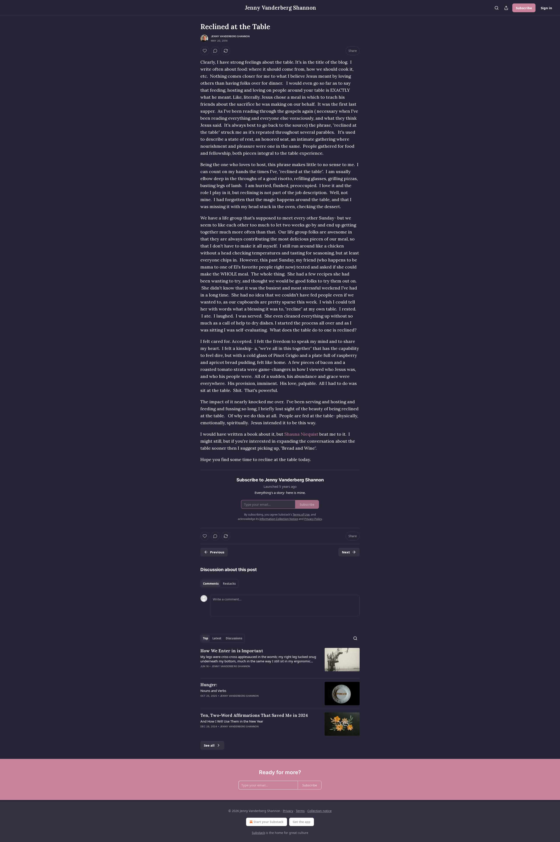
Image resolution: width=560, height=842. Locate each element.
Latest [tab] (216, 638)
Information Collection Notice (278, 519)
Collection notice (319, 811)
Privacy (288, 811)
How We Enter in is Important (231, 650)
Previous (217, 552)
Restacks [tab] (229, 584)
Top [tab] (205, 638)
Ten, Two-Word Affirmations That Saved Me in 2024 (254, 715)
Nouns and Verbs (213, 690)
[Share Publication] (506, 8)
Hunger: (208, 684)
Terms (300, 811)
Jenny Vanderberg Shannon (230, 36)
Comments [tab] (211, 584)
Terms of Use (301, 514)
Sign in (546, 8)
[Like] (204, 50)
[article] (280, 661)
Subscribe (524, 8)
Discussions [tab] (234, 638)
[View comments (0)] (215, 50)
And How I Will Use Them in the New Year (231, 721)
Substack (258, 833)
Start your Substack (269, 822)
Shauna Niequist (301, 434)
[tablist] (219, 583)
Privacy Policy (313, 519)
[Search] (496, 8)
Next (346, 552)
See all (209, 745)
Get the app (301, 822)
